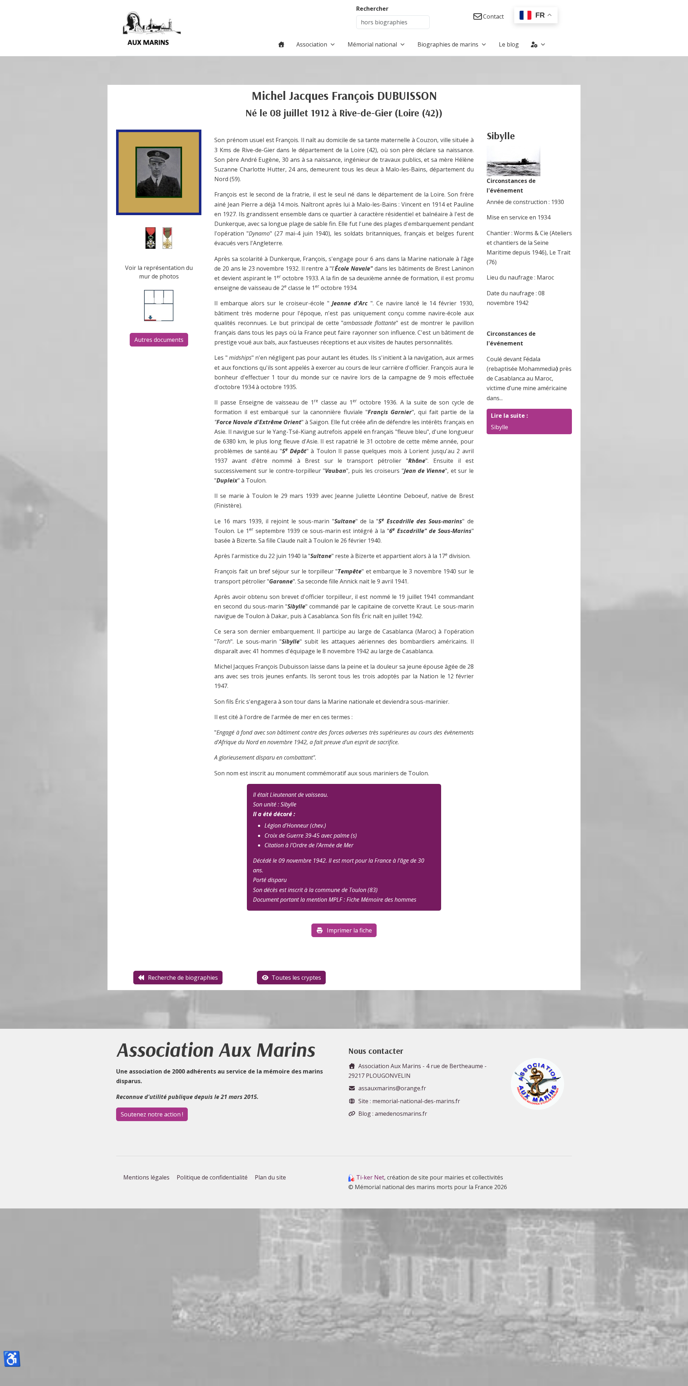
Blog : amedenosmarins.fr (392, 1114)
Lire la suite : (509, 416)
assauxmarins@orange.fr (392, 1088)
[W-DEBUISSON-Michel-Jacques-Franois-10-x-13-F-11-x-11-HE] (158, 172)
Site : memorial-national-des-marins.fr (409, 1101)
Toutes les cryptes (296, 978)
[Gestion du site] (538, 44)
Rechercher (372, 9)
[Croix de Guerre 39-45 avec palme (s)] (167, 237)
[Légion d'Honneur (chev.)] (150, 237)
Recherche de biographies (183, 978)
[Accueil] (281, 44)
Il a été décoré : (274, 814)
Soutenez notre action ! (152, 1114)
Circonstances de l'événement (511, 185)
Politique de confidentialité (212, 1177)
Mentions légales (146, 1177)
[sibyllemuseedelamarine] (513, 160)
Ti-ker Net (370, 1177)
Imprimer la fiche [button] (349, 930)
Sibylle (499, 427)
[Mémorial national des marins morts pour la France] (152, 28)
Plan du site (270, 1177)
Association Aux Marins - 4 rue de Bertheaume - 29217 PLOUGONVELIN (417, 1071)
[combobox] (393, 22)
